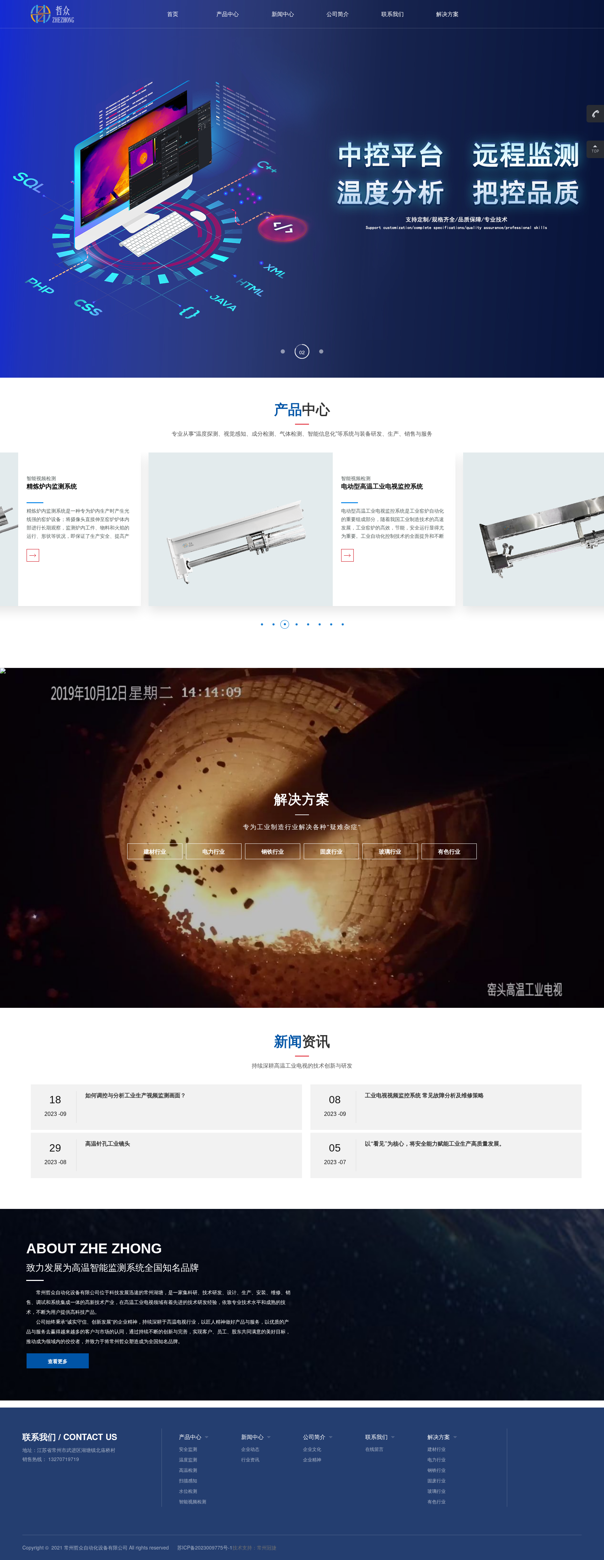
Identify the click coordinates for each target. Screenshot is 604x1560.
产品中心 (227, 14)
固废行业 (436, 1480)
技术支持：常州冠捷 (254, 1547)
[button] (283, 351)
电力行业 (436, 1459)
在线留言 (374, 1449)
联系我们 (392, 14)
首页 (172, 14)
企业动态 (250, 1449)
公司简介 (337, 14)
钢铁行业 (436, 1470)
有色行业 (436, 1501)
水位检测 (188, 1491)
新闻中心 (283, 14)
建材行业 (436, 1449)
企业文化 (312, 1449)
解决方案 (447, 14)
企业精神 (312, 1459)
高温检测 (188, 1470)
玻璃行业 (436, 1491)
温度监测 (188, 1459)
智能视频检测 (192, 1501)
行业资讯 (250, 1459)
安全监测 (188, 1449)
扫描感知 (188, 1480)
